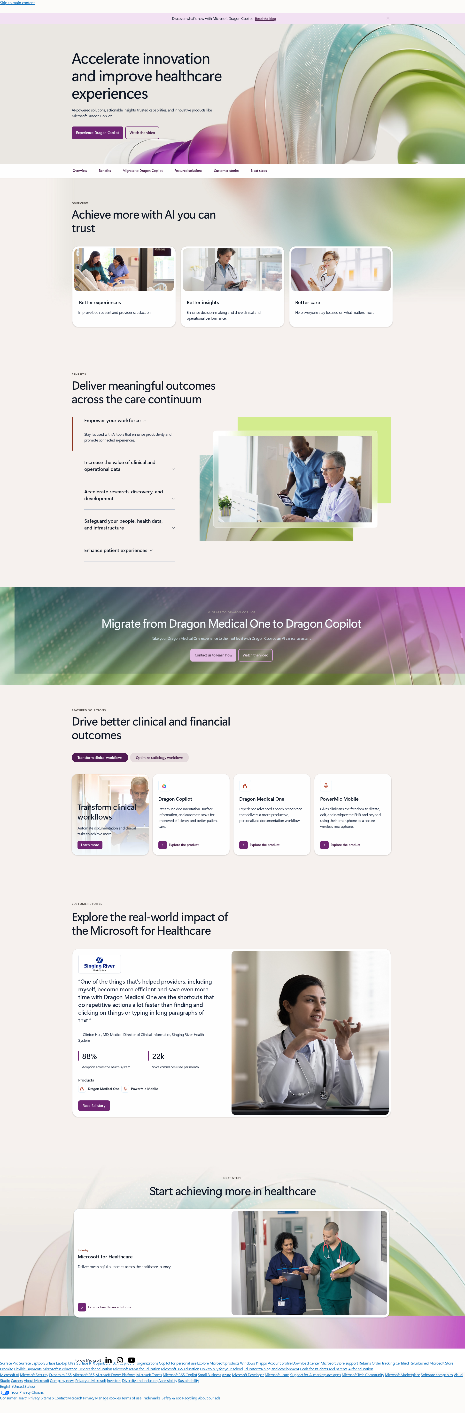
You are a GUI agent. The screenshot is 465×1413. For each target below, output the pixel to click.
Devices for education (95, 1368)
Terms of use (131, 1397)
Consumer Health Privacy (20, 1397)
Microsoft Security (34, 1374)
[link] (80, 172)
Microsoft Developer (248, 1374)
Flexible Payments (28, 1368)
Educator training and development (271, 1368)
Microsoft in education (60, 1368)
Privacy (89, 1397)
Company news (62, 1380)
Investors (114, 1380)
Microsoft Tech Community (363, 1374)
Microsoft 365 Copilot (180, 1374)
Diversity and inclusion (139, 1380)
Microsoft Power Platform (115, 1374)
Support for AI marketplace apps (315, 1374)
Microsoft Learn (277, 1374)
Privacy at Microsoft (90, 1380)
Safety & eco (171, 1397)
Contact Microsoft (68, 1397)
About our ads (209, 1397)
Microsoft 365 (83, 1374)
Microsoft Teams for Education (136, 1368)
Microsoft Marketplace (402, 1374)
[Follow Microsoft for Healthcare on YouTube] (131, 1360)
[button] (142, 132)
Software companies (437, 1374)
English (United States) (17, 1386)
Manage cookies (108, 1397)
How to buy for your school (221, 1368)
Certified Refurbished (412, 1363)
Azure (226, 1374)
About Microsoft (36, 1380)
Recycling (189, 1397)
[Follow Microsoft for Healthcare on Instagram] (120, 1360)
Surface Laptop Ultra (59, 1363)
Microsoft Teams (149, 1374)
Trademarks (151, 1397)
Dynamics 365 (60, 1374)
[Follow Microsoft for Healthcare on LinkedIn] (108, 1360)
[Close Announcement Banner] (386, 18)
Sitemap (47, 1397)
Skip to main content (17, 2)
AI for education (360, 1368)
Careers (17, 1380)
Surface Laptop (30, 1363)
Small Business (209, 1374)
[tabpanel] (231, 814)
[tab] (100, 757)
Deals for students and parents (324, 1368)
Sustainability (188, 1380)
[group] (124, 287)
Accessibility (167, 1380)
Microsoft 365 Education (180, 1368)
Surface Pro (9, 1363)
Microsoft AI (9, 1374)
